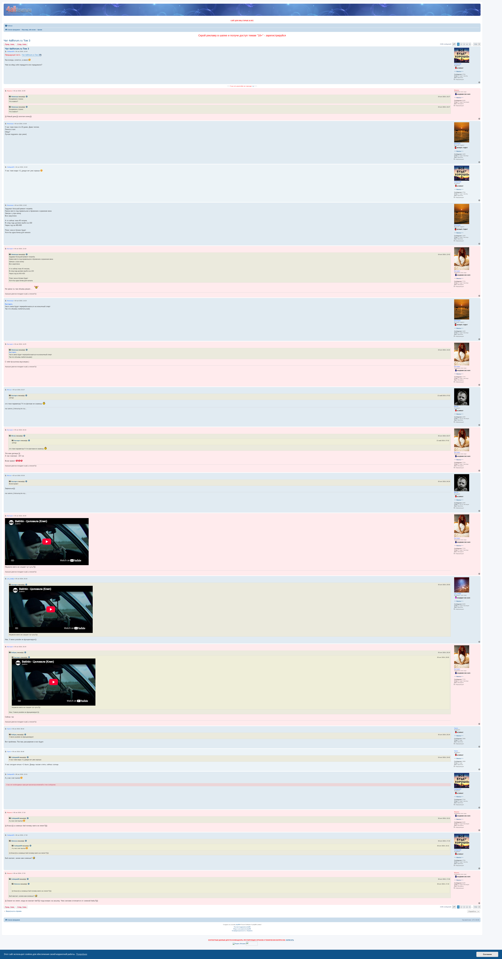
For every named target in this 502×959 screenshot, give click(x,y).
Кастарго (14, 395)
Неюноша (14, 96)
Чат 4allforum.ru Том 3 (17, 40)
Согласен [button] (487, 954)
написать (290, 940)
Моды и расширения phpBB (242, 929)
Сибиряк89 (15, 757)
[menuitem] (9, 25)
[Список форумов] (18, 9)
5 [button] (469, 44)
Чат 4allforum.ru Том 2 (30, 55)
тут (253, 86)
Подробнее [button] (81, 954)
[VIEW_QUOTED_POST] (27, 96)
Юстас (13, 436)
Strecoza (14, 841)
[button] (454, 44)
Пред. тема (9, 44)
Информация (459, 79)
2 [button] (461, 44)
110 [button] (475, 44)
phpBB (238, 924)
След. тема (21, 44)
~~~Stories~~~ (458, 71)
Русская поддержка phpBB (242, 927)
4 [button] (466, 44)
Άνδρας (14, 652)
